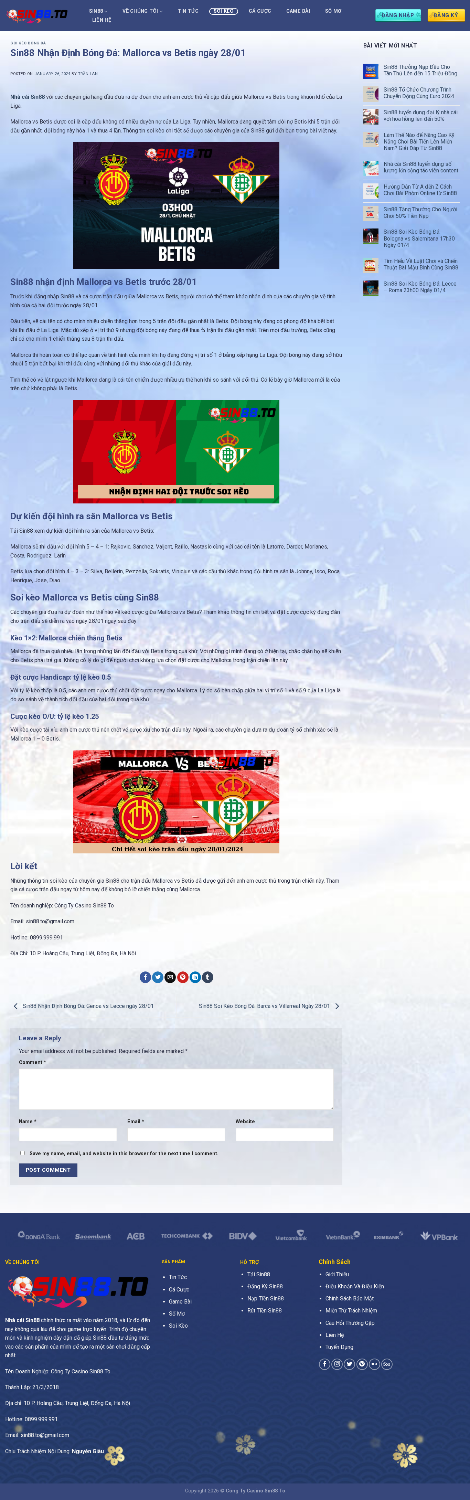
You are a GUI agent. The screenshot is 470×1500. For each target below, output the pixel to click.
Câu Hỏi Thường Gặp (350, 1323)
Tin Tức (188, 11)
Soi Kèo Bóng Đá (28, 43)
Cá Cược (260, 11)
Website (245, 1122)
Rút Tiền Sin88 (264, 1310)
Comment (32, 1062)
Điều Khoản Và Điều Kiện (354, 1286)
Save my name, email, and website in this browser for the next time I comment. (124, 1154)
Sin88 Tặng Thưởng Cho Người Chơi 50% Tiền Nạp (420, 212)
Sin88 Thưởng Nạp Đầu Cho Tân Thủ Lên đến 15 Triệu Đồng (420, 70)
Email (135, 1122)
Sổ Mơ (333, 11)
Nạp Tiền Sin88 (265, 1298)
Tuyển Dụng (339, 1347)
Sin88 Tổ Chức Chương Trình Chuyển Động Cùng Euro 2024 (419, 92)
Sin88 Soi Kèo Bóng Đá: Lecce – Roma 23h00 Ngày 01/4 (420, 287)
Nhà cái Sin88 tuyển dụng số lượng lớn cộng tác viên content (421, 167)
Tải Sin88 (258, 1274)
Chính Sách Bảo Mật (349, 1298)
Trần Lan (88, 74)
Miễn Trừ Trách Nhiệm (351, 1310)
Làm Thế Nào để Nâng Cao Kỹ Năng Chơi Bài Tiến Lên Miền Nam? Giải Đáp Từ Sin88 (419, 141)
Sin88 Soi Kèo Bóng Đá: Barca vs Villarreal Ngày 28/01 (265, 1006)
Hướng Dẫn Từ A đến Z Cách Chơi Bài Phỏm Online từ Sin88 (420, 189)
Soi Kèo (224, 11)
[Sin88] (39, 15)
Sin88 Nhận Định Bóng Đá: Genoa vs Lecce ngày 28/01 (87, 1006)
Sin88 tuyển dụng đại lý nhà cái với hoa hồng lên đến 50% (421, 115)
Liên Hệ (101, 20)
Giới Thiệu (337, 1274)
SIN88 (96, 11)
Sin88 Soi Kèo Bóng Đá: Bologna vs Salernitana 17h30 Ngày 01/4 (419, 238)
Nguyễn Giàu (88, 1451)
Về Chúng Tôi (140, 11)
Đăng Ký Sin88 (265, 1286)
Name (27, 1122)
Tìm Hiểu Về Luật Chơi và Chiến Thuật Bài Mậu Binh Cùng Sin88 (421, 264)
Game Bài (298, 11)
